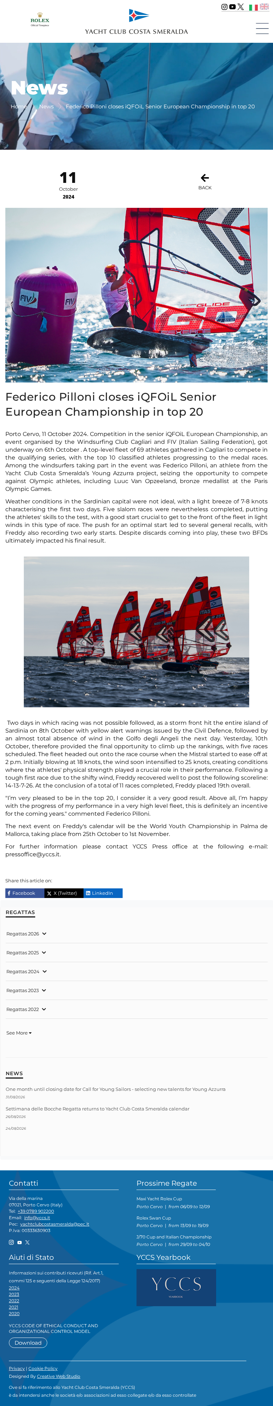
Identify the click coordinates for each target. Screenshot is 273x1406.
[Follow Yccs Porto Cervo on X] (240, 7)
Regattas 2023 (22, 990)
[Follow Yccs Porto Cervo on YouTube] (232, 7)
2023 (14, 1294)
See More (17, 1033)
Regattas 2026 (22, 934)
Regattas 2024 (22, 971)
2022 (14, 1300)
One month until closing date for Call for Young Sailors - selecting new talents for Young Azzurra (116, 1089)
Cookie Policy (43, 1368)
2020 (14, 1313)
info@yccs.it (37, 1217)
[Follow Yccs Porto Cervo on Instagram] (224, 7)
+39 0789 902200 (36, 1211)
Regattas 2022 (22, 1009)
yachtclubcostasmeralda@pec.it (54, 1224)
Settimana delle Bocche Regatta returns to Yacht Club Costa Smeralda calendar (97, 1109)
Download (28, 1342)
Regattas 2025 (22, 952)
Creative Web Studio (58, 1376)
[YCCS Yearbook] (176, 1287)
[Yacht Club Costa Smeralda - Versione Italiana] (253, 7)
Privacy (17, 1368)
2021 (13, 1307)
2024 (14, 1287)
